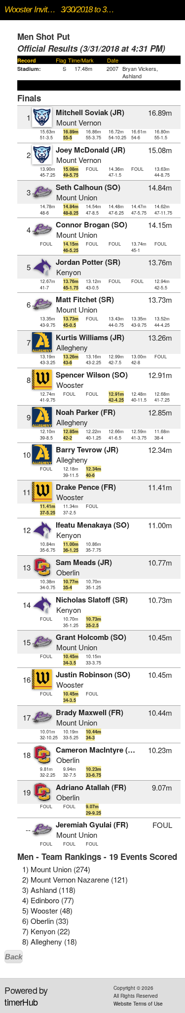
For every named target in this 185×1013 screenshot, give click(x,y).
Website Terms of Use (138, 1003)
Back (13, 956)
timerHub (20, 1001)
